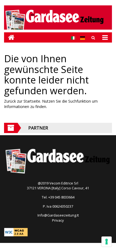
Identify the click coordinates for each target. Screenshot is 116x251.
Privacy (58, 220)
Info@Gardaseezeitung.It (58, 215)
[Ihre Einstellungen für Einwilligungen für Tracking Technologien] (106, 241)
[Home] (9, 37)
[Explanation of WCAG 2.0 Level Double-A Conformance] (16, 231)
